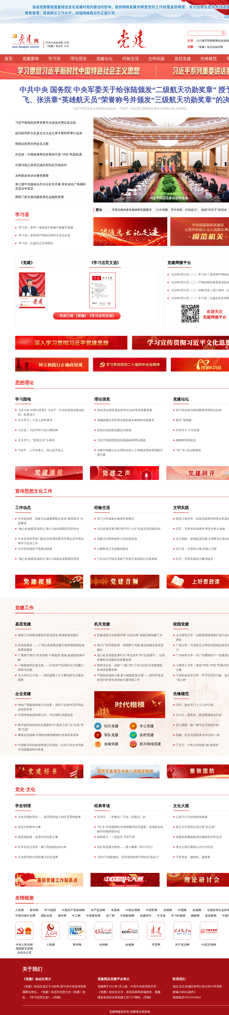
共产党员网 (98, 910)
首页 (8, 58)
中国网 (182, 910)
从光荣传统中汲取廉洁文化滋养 (38, 857)
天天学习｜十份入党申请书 (35, 420)
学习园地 (23, 399)
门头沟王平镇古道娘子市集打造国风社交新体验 (127, 558)
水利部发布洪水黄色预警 (32, 175)
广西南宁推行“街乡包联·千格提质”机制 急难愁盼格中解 (51, 657)
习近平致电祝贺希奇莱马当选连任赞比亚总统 (45, 122)
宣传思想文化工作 (33, 491)
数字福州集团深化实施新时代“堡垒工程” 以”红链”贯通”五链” (51, 727)
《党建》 (27, 262)
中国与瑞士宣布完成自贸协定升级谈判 (41, 165)
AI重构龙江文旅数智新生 (113, 548)
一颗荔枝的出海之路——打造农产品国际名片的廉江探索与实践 (51, 667)
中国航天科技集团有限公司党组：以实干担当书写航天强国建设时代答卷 (51, 747)
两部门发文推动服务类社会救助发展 (39, 197)
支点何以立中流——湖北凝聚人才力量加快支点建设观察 (51, 677)
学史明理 (23, 806)
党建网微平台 (179, 262)
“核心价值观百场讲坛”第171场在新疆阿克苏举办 (48, 528)
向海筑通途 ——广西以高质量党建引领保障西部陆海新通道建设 (51, 647)
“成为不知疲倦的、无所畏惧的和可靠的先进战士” (128, 857)
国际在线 (46, 915)
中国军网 (151, 910)
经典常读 (102, 806)
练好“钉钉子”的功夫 (193, 209)
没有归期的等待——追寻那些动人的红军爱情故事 (49, 816)
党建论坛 (104, 58)
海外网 (62, 915)
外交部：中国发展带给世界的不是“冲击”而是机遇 (48, 154)
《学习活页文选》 (105, 262)
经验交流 (130, 58)
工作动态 (23, 507)
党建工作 (24, 607)
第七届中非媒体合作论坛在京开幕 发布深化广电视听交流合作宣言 (50, 186)
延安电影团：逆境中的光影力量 (38, 836)
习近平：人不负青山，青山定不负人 (41, 450)
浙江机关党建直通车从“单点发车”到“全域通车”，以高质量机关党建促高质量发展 (131, 657)
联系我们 (179, 979)
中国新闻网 (127, 915)
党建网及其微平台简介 (114, 979)
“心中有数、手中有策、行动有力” (156, 209)
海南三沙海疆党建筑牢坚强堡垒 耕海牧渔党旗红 (48, 635)
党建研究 (145, 915)
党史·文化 (25, 789)
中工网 (76, 915)
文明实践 (156, 58)
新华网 (34, 910)
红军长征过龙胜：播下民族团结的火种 (42, 847)
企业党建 (23, 694)
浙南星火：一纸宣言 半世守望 (116, 836)
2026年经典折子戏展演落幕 (35, 548)
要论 (99, 210)
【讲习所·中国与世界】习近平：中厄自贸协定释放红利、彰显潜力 (51, 412)
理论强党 (78, 58)
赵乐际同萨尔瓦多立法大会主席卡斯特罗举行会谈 (48, 133)
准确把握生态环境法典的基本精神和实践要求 (125, 420)
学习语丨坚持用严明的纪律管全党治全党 (44, 235)
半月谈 (161, 915)
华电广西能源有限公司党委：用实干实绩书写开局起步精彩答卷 (51, 707)
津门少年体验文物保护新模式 (115, 518)
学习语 (54, 58)
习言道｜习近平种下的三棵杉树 (38, 430)
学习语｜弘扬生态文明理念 (36, 243)
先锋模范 (208, 58)
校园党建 (181, 624)
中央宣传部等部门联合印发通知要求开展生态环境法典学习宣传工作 (51, 541)
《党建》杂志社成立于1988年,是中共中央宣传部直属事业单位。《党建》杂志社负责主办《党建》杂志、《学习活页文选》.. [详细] (54, 992)
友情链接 (24, 897)
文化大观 (181, 806)
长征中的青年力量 (29, 826)
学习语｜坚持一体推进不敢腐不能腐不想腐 (46, 227)
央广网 (110, 915)
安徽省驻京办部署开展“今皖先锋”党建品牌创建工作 (129, 635)
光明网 (167, 910)
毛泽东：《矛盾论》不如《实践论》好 (121, 816)
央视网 (197, 910)
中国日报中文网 (25, 915)
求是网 (115, 910)
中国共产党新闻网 (73, 910)
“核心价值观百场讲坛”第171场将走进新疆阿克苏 (48, 558)
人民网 (19, 910)
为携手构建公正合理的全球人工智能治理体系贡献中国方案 (130, 452)
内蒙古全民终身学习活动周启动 (117, 538)
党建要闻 (30, 58)
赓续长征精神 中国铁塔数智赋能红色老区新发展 (48, 735)
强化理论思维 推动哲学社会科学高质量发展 (124, 410)
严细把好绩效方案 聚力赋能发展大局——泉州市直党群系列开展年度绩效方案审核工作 (130, 677)
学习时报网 (178, 915)
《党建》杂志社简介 (36, 979)
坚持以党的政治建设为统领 (114, 430)
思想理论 (24, 382)
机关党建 (102, 624)
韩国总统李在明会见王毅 (32, 144)
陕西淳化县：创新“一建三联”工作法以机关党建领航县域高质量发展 (129, 667)
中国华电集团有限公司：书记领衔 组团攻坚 (45, 714)
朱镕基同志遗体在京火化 (169, 198)
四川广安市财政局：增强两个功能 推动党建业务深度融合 (130, 647)
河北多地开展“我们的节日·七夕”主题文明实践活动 (128, 528)
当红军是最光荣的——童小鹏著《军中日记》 (125, 847)
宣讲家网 (210, 915)
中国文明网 (133, 910)
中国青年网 (93, 915)
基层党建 (182, 58)
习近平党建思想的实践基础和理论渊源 (121, 440)
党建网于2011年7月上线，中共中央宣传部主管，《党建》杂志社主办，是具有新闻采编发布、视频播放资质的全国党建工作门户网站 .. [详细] (129, 992)
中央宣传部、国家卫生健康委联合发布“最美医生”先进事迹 (50, 521)
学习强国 (50, 910)
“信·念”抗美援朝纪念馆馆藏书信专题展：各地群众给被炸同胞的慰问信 (130, 829)
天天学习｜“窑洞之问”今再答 (36, 440)
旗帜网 (195, 915)
